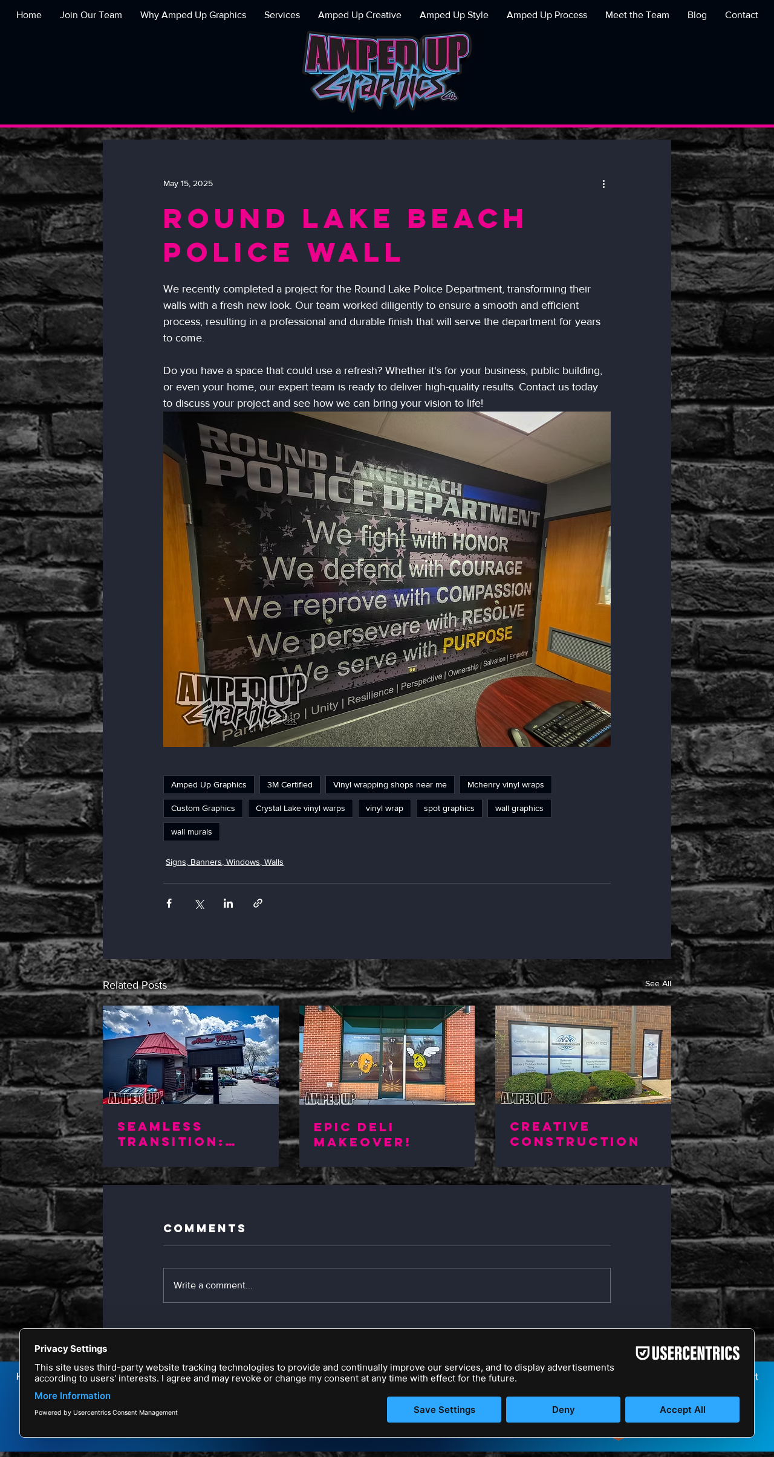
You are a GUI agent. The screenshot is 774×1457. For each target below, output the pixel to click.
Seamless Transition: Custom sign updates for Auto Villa (174, 1134)
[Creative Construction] (583, 1055)
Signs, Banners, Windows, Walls (225, 862)
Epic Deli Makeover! (363, 1134)
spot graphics (449, 808)
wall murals (191, 831)
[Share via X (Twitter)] (198, 903)
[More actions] (603, 183)
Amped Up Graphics (209, 784)
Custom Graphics (203, 808)
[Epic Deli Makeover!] (387, 1055)
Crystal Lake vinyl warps (300, 808)
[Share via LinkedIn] (228, 903)
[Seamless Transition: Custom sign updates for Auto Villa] (191, 1055)
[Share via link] (258, 903)
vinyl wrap (384, 808)
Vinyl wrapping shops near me (390, 784)
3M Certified (290, 784)
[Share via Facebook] (169, 903)
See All (658, 983)
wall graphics (519, 808)
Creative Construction (575, 1134)
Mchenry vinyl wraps (505, 784)
